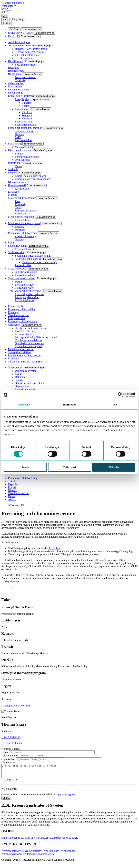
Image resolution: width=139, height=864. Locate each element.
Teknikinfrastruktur (18, 315)
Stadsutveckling (16, 252)
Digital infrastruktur (18, 89)
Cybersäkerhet (16, 83)
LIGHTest (54, 548)
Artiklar (12, 499)
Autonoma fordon (24, 131)
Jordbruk (13, 169)
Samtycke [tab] (24, 404)
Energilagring (22, 99)
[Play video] (10, 587)
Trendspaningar (50, 850)
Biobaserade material (26, 210)
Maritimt (12, 194)
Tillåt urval (69, 467)
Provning (13, 312)
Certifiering (14, 324)
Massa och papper (24, 146)
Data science (15, 86)
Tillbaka (6, 23)
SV (3, 8)
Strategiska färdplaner (19, 352)
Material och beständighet (22, 197)
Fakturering (55, 837)
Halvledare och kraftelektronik (31, 48)
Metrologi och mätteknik (21, 216)
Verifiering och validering (28, 340)
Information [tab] (69, 404)
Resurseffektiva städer (26, 249)
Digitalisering (15, 92)
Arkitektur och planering (28, 258)
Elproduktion (22, 109)
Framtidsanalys (16, 306)
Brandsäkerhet (16, 70)
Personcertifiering (24, 334)
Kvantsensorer (22, 188)
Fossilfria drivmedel (25, 64)
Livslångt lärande (24, 284)
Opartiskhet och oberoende (29, 343)
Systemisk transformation (21, 278)
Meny (5, 19)
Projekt (12, 487)
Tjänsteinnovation (24, 287)
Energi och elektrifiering (21, 95)
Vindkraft (27, 118)
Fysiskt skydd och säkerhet (29, 294)
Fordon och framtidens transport (25, 127)
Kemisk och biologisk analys (30, 175)
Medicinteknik (22, 159)
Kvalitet (19, 373)
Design (19, 281)
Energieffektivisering (26, 124)
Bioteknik (13, 67)
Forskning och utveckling (21, 309)
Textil (18, 207)
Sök (3, 12)
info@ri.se (48, 853)
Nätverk (12, 490)
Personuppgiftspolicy (12, 853)
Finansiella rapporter (26, 389)
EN (7, 8)
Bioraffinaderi (15, 61)
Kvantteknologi (16, 185)
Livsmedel (13, 191)
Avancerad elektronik (19, 45)
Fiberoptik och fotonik (27, 55)
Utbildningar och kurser (21, 349)
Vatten (18, 166)
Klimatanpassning (17, 182)
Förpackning (15, 143)
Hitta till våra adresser (36, 837)
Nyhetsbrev (35, 850)
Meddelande (8, 762)
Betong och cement (25, 77)
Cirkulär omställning (26, 271)
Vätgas (25, 105)
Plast (17, 201)
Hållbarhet (20, 377)
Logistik (19, 226)
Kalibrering (14, 358)
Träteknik (20, 80)
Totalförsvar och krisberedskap (24, 290)
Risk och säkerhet (24, 300)
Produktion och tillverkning (22, 233)
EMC (18, 137)
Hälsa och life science (19, 150)
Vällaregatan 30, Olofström (16, 705)
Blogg (25, 850)
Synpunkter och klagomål (28, 346)
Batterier (26, 102)
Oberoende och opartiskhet (29, 383)
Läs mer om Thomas (12, 743)
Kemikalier (14, 172)
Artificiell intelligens (19, 42)
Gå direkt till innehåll (12, 2)
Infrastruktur (14, 162)
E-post (4, 752)
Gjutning (19, 239)
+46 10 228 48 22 (11, 737)
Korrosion (20, 213)
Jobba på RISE (70, 837)
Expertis (12, 484)
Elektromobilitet (23, 140)
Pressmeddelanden (11, 850)
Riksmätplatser (23, 220)
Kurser (11, 496)
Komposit (20, 204)
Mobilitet (20, 229)
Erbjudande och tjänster (20, 32)
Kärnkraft (27, 112)
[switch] (52, 453)
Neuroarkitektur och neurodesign (39, 262)
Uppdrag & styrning (25, 370)
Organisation (22, 386)
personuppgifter (66, 794)
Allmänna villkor (33, 853)
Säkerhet (19, 380)
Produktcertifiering (25, 331)
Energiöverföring (24, 121)
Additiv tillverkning (25, 236)
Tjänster (12, 481)
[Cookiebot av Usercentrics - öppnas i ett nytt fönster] (120, 394)
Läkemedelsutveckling (27, 156)
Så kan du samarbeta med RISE (25, 361)
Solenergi (27, 115)
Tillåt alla (113, 467)
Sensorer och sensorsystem (29, 51)
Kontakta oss (17, 837)
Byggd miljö (15, 73)
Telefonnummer (9, 755)
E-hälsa (19, 153)
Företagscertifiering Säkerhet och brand (36, 337)
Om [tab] (115, 404)
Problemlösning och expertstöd (24, 355)
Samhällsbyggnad (17, 245)
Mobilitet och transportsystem (24, 223)
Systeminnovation (17, 268)
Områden (13, 29)
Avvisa (25, 467)
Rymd (11, 242)
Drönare (19, 134)
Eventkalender (67, 850)
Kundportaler (8, 5)
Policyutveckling (17, 318)
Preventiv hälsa (23, 265)
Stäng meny (17, 19)
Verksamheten (15, 367)
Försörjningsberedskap (27, 297)
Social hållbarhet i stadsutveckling (33, 255)
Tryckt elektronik (24, 58)
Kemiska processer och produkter (33, 179)
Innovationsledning (25, 275)
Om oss (5, 837)
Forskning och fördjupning (22, 321)
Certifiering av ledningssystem (31, 328)
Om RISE (13, 36)
